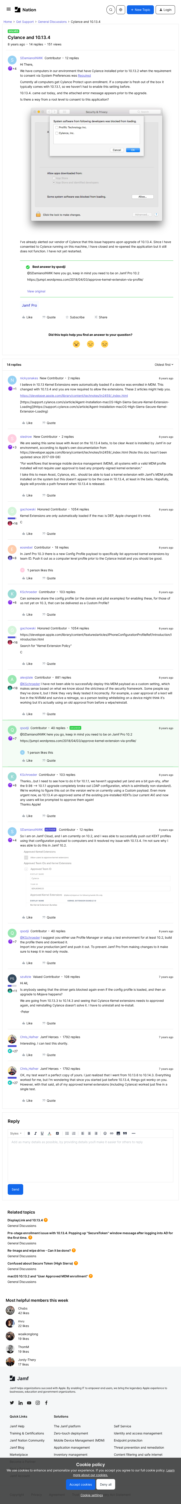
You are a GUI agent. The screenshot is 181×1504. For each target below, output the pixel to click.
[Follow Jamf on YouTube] (29, 1402)
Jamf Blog (17, 1447)
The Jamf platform (67, 1426)
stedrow (26, 436)
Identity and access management (138, 1433)
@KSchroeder (30, 684)
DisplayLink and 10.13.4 (25, 1220)
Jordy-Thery (27, 1360)
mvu (21, 1321)
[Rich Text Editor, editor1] (90, 1160)
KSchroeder (28, 592)
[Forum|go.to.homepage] (25, 9)
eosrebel (26, 547)
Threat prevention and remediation (139, 1447)
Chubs (22, 1308)
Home (8, 21)
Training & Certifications (27, 1433)
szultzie (25, 977)
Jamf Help (17, 1426)
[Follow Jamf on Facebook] (46, 1403)
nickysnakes (29, 378)
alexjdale (26, 677)
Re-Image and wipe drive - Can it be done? (39, 1250)
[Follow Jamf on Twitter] (12, 1403)
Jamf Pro (29, 305)
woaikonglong (28, 1334)
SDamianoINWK (31, 58)
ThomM (23, 1347)
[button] (8, 10)
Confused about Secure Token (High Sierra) (40, 1263)
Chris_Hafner (29, 1037)
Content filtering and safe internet (138, 1454)
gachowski (28, 509)
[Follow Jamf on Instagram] (38, 1403)
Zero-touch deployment (71, 1433)
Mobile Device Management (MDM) (79, 1440)
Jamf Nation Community (27, 1440)
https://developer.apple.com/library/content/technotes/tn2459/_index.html (74, 395)
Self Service (122, 1426)
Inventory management (70, 1454)
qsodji (24, 728)
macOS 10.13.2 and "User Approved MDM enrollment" (48, 1276)
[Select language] (120, 9)
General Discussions (52, 21)
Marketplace (19, 1454)
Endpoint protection (128, 1440)
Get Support (25, 21)
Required (84, 75)
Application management (72, 1447)
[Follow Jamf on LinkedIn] (20, 1403)
